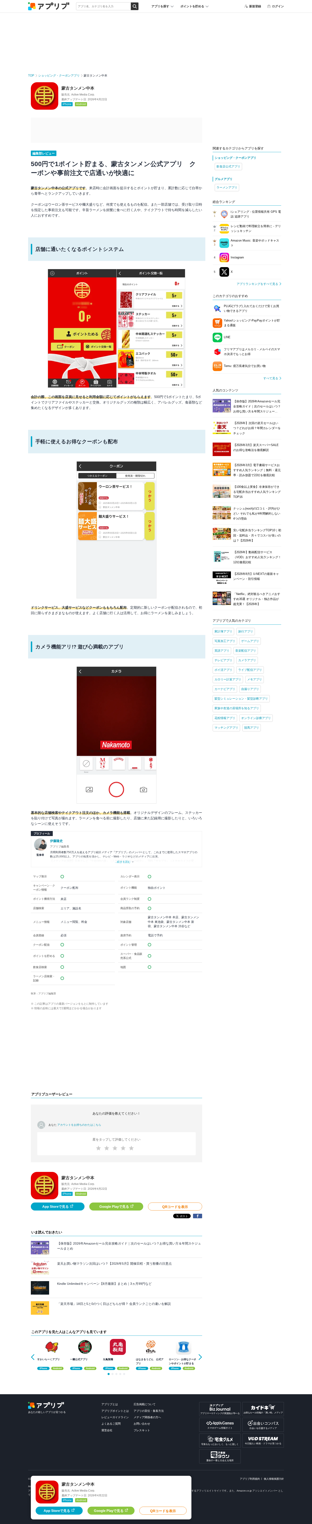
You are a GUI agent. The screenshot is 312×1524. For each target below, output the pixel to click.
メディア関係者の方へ (147, 1417)
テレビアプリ (223, 660)
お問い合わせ (142, 1423)
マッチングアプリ (226, 727)
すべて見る (270, 378)
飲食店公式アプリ (228, 166)
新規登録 (255, 6)
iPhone (67, 104)
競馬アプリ (251, 727)
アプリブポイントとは (115, 1410)
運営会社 (106, 1430)
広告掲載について (145, 1404)
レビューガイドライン (115, 1417)
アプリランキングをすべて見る (257, 284)
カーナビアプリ (224, 689)
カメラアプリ (247, 660)
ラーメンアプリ (227, 187)
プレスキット (142, 1430)
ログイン (278, 6)
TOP (31, 75)
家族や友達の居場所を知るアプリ (236, 708)
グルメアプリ (224, 179)
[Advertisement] (116, 1052)
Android (81, 104)
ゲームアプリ (250, 641)
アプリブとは (109, 1404)
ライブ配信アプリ (250, 670)
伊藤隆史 (56, 841)
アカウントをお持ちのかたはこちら (79, 1124)
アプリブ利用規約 (250, 1478)
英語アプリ (221, 650)
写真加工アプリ (224, 641)
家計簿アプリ (223, 631)
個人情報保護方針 (274, 1478)
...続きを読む (123, 861)
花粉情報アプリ (224, 718)
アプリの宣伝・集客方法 (149, 1410)
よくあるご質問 (111, 1423)
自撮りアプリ (250, 689)
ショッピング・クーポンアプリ (59, 75)
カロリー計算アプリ (227, 679)
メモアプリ (254, 679)
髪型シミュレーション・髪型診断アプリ (241, 698)
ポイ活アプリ (223, 670)
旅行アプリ (245, 631)
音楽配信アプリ (245, 650)
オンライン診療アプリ (256, 718)
